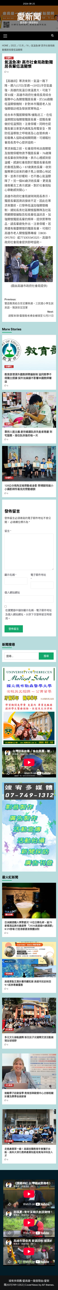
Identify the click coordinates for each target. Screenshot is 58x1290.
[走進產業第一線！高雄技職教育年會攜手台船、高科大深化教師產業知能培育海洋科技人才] (29, 1127)
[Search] (52, 35)
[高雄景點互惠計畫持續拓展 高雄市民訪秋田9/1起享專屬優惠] (29, 960)
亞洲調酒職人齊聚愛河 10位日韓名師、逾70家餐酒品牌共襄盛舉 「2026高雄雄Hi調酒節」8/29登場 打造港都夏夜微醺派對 (29, 926)
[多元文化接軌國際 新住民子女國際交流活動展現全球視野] (29, 1015)
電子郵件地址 (38, 576)
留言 (8, 530)
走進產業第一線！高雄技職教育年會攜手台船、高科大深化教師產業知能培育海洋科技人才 (29, 1152)
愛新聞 (29, 16)
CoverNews (31, 1284)
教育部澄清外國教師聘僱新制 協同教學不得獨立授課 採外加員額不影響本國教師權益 (28, 378)
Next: (31, 313)
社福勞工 (9, 58)
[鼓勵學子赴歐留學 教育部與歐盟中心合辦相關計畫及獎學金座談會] (29, 1071)
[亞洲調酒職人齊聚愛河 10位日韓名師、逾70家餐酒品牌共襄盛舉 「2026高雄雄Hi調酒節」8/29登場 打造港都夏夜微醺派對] (29, 900)
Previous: (29, 303)
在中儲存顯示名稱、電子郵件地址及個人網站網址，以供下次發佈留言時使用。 (28, 614)
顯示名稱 (10, 574)
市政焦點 (9, 974)
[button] (5, 35)
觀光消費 (9, 915)
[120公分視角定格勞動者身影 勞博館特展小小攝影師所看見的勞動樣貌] (29, 464)
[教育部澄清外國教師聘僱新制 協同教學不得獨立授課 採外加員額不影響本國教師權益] (29, 352)
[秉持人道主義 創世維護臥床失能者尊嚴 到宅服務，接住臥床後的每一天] (29, 410)
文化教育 (9, 1030)
